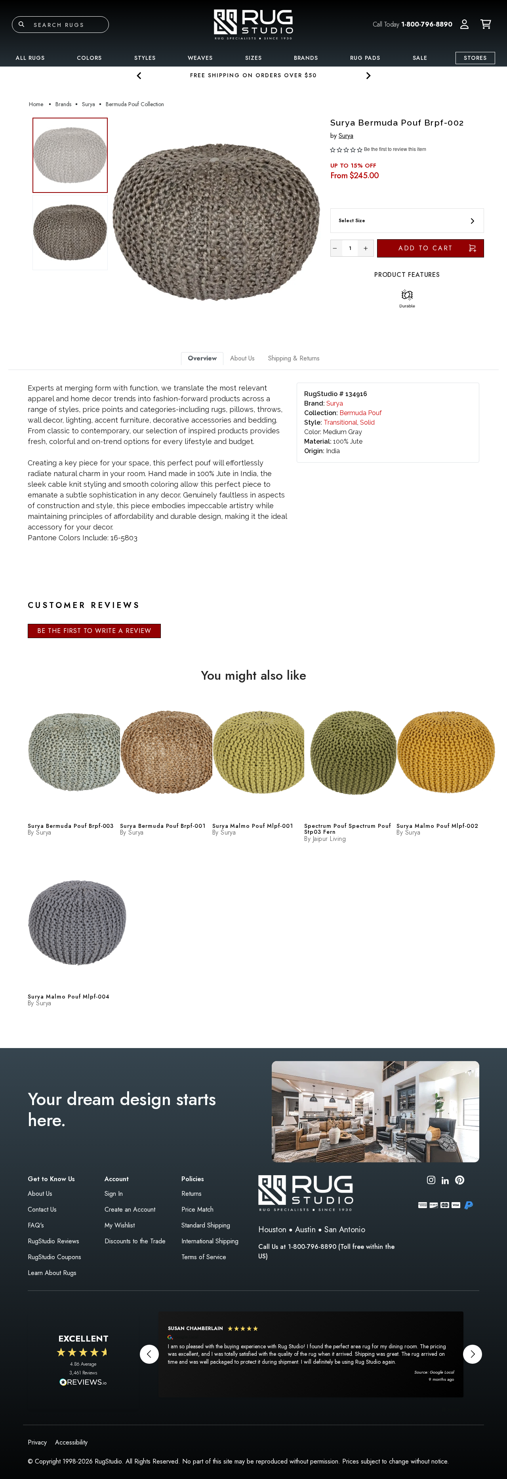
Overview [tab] (202, 358)
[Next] (310, 222)
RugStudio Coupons (54, 1257)
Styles (145, 58)
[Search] (21, 24)
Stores (475, 58)
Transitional (340, 422)
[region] (311, 1354)
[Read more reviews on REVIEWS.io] (83, 1383)
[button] (464, 24)
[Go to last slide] (139, 75)
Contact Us (42, 1209)
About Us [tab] (242, 358)
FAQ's (36, 1225)
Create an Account (130, 1209)
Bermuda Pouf (360, 413)
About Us (40, 1193)
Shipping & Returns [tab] (294, 358)
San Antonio (344, 1229)
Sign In (114, 1193)
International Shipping (209, 1241)
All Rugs (30, 58)
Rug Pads (365, 58)
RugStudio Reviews (53, 1241)
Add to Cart (426, 248)
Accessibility (71, 1442)
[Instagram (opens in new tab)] (431, 1181)
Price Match (197, 1209)
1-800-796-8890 (426, 24)
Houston (272, 1229)
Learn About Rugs (52, 1272)
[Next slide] (368, 75)
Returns (191, 1193)
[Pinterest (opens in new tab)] (459, 1181)
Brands (306, 58)
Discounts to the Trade (135, 1241)
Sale (420, 58)
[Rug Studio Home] (253, 24)
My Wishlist (120, 1225)
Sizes (253, 58)
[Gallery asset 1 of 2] (216, 222)
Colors (89, 58)
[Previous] (122, 222)
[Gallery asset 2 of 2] (70, 232)
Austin (305, 1229)
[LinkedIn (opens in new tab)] (445, 1179)
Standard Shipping (205, 1225)
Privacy (37, 1442)
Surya (346, 135)
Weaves (200, 58)
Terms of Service (203, 1257)
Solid (367, 422)
